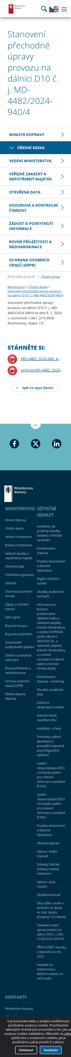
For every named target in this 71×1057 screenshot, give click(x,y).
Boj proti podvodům (18, 634)
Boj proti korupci (16, 626)
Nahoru (35, 426)
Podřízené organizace (19, 575)
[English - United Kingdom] (54, 11)
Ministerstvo (16, 287)
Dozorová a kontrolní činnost (33, 208)
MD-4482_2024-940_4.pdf (42, 358)
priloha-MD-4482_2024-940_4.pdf (42, 370)
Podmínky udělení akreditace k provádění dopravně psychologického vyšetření (50, 746)
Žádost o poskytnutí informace (31, 226)
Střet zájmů (12, 617)
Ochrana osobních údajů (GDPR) (29, 262)
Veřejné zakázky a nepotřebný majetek (30, 176)
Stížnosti (10, 583)
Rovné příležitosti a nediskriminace (30, 244)
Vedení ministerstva (30, 160)
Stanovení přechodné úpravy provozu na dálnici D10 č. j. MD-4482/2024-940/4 (35, 293)
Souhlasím (51, 1050)
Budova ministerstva (18, 545)
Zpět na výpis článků (37, 388)
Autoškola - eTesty (49, 728)
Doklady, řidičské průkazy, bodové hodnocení (48, 869)
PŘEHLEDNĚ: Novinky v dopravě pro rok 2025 (51, 951)
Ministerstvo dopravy (17, 9)
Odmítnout (26, 1050)
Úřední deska (31, 147)
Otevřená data (25, 192)
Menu (64, 9)
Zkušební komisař (49, 895)
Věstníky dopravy (48, 843)
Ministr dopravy (26, 134)
